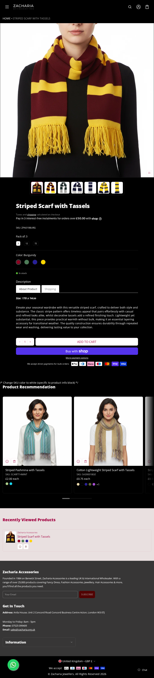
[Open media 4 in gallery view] (63, 188)
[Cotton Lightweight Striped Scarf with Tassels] (108, 431)
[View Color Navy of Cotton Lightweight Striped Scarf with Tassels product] (86, 484)
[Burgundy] (18, 262)
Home (7, 18)
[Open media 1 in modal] (77, 100)
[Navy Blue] (35, 262)
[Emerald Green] (26, 262)
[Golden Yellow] (43, 262)
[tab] (28, 289)
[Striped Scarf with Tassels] (77, 540)
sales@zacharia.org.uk (23, 629)
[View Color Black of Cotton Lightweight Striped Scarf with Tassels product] (82, 484)
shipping (31, 214)
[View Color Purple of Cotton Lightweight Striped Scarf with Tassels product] (94, 484)
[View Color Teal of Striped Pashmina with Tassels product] (11, 483)
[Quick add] (14, 461)
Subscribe (87, 594)
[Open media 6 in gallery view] (90, 188)
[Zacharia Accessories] (23, 7)
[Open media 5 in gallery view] (77, 188)
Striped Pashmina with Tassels (25, 470)
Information (15, 642)
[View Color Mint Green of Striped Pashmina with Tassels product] (7, 483)
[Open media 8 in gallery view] (117, 188)
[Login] (138, 7)
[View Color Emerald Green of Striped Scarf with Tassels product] (23, 541)
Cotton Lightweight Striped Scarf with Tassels (105, 470)
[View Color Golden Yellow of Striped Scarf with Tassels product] (30, 541)
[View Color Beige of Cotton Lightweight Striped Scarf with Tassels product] (78, 484)
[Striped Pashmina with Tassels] (37, 431)
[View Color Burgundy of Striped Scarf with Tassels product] (19, 541)
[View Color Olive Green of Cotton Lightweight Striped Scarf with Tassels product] (90, 484)
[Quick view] (7, 461)
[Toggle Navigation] (7, 7)
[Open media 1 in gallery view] (37, 188)
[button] (129, 7)
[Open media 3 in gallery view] (50, 188)
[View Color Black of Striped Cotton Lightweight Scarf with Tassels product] (149, 484)
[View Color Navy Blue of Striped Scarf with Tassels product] (27, 541)
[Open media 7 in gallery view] (103, 188)
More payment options (77, 358)
